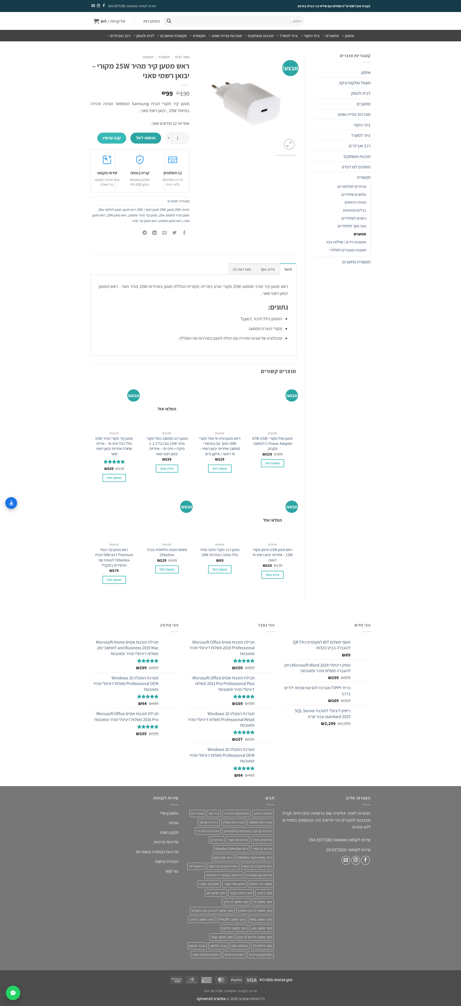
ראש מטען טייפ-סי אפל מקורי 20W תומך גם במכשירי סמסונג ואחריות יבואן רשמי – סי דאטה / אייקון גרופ (219, 446)
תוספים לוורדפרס (356, 167)
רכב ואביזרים (120, 35)
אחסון (349, 35)
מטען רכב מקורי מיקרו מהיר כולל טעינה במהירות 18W (220, 552)
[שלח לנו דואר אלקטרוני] (93, 6)
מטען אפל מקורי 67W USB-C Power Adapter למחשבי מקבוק (272, 443)
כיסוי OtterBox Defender (231, 848)
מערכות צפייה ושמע (227, 35)
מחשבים (332, 35)
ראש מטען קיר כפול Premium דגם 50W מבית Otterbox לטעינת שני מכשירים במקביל (114, 557)
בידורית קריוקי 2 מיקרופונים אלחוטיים (248, 831)
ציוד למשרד (289, 35)
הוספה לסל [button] (272, 463)
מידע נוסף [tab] (268, 269)
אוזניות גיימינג (263, 813)
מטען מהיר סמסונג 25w (174, 215)
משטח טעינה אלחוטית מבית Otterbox (167, 552)
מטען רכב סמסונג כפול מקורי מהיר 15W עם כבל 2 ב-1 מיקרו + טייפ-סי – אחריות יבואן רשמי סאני (167, 446)
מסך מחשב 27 (262, 902)
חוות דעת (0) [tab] (242, 269)
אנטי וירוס (197, 813)
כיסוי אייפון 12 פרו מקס (257, 866)
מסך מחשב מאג (261, 928)
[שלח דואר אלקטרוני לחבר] (164, 233)
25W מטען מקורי (155, 209)
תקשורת (199, 35)
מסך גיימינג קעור (241, 893)
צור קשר (171, 871)
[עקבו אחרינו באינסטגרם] (98, 6)
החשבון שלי (169, 813)
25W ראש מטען (133, 209)
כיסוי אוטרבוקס (222, 858)
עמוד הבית (182, 56)
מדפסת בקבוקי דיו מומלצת (223, 875)
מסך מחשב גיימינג (202, 919)
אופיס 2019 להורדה (236, 813)
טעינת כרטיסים (355, 202)
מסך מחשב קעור (222, 937)
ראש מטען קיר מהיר (144, 221)
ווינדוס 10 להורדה (207, 831)
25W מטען (174, 209)
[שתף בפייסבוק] (184, 233)
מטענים (360, 233)
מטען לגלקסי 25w (109, 209)
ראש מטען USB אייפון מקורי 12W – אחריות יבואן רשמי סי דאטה (273, 555)
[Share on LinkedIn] (154, 233)
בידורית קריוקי (209, 822)
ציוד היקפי (312, 35)
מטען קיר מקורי (209, 884)
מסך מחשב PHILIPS (231, 919)
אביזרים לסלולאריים (351, 186)
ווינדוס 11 (216, 840)
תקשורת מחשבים (173, 35)
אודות (173, 823)
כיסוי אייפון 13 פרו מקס (223, 866)
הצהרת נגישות (166, 861)
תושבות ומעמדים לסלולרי (347, 249)
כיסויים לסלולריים (353, 218)
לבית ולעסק (145, 35)
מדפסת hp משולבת (259, 875)
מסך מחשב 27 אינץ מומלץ (255, 910)
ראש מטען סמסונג (170, 221)
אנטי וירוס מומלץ (233, 822)
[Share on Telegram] (144, 233)
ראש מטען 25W (117, 215)
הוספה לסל (146, 138)
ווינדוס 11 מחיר (262, 848)
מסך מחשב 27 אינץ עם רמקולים (212, 910)
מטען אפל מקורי (234, 884)
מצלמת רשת (239, 946)
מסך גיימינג (264, 893)
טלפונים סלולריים (353, 194)
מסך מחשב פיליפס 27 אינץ (254, 937)
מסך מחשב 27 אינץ (236, 902)
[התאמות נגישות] (11, 503)
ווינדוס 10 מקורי (238, 840)
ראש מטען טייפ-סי (260, 955)
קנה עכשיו (112, 138)
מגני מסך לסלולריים (352, 225)
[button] (151, 21)
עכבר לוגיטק (197, 946)
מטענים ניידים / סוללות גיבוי (346, 241)
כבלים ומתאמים (354, 210)
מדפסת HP (196, 866)
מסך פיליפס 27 (262, 946)
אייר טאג (213, 813)
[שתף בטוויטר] (174, 233)
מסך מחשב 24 (215, 893)
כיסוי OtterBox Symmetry (254, 858)
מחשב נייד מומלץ (260, 884)
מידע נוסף (167, 468)
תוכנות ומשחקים (260, 35)
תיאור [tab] (288, 269)
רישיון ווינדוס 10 (234, 955)
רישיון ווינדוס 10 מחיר (206, 955)
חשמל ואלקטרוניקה (355, 83)
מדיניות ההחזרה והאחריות (157, 852)
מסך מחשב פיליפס (234, 928)
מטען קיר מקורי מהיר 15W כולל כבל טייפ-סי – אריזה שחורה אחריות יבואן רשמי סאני (114, 446)
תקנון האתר (168, 832)
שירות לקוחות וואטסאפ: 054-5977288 (132, 6)
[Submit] (168, 21)
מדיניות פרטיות (165, 842)
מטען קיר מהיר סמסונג (142, 215)
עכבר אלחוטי (218, 946)
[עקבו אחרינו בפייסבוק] (103, 6)
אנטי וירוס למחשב (260, 822)
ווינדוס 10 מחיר (262, 840)
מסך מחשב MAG (261, 919)
